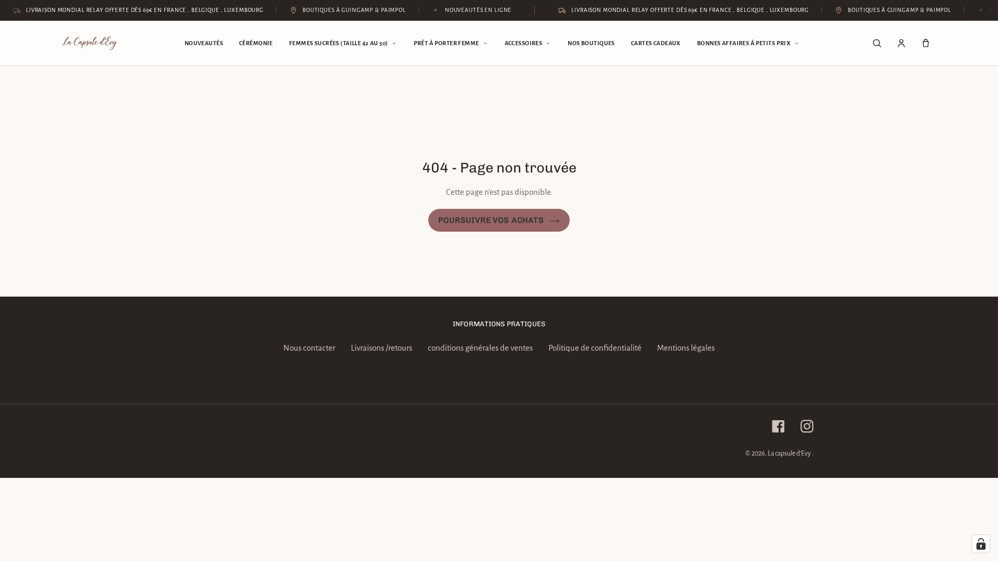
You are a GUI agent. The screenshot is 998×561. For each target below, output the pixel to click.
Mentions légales (686, 347)
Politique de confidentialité (594, 347)
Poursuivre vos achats (491, 220)
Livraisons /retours (381, 347)
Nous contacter (309, 347)
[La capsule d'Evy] (90, 43)
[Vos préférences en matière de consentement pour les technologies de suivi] (981, 544)
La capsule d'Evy (790, 453)
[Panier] (926, 43)
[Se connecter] (901, 43)
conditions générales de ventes (480, 347)
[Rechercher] (877, 43)
